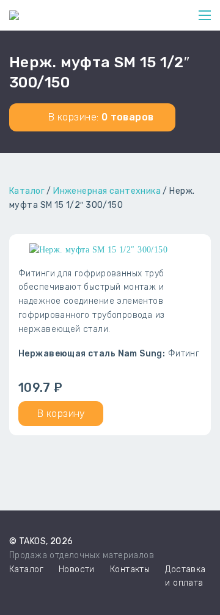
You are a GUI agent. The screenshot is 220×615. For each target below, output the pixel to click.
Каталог (27, 191)
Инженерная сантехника (107, 191)
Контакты (130, 569)
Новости (77, 569)
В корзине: (100, 117)
